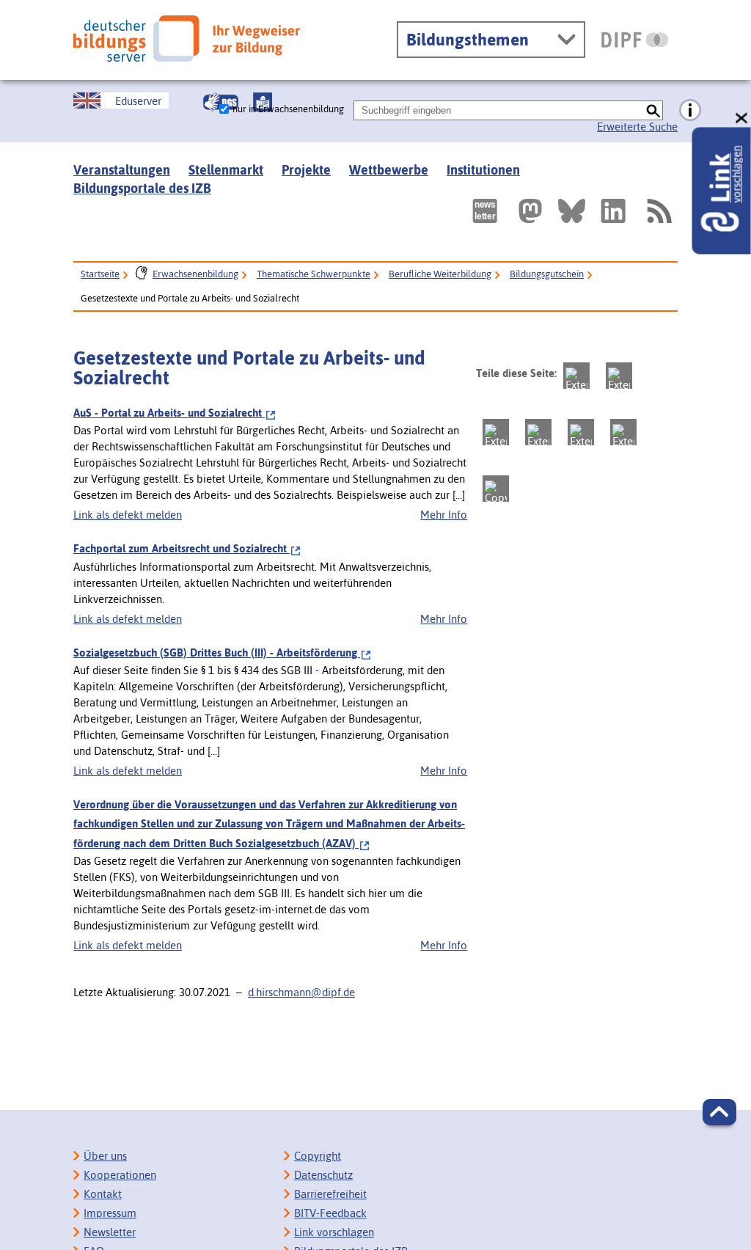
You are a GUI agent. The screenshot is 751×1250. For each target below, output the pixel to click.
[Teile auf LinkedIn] (581, 432)
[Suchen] (653, 110)
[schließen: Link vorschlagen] (742, 118)
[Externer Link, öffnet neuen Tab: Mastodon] (530, 210)
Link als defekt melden (127, 514)
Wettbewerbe (388, 170)
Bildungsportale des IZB (142, 188)
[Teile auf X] (496, 432)
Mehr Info (443, 514)
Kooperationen (120, 1175)
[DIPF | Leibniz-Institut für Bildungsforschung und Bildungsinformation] (635, 39)
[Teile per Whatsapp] (538, 432)
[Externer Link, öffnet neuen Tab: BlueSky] (572, 210)
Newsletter (110, 1232)
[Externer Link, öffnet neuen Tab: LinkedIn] (613, 210)
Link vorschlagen (334, 1232)
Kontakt (103, 1194)
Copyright (317, 1156)
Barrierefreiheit (330, 1194)
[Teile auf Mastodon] (576, 375)
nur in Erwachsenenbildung (288, 108)
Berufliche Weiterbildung (440, 273)
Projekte (306, 170)
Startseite (100, 273)
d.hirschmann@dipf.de (301, 992)
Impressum (110, 1213)
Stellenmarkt (225, 170)
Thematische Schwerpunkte (313, 273)
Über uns (105, 1156)
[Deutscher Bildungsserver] (186, 38)
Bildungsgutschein (547, 273)
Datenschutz (323, 1175)
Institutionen (483, 170)
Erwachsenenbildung (195, 273)
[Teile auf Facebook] (619, 375)
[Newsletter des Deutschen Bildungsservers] (485, 210)
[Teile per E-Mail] (623, 432)
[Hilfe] (690, 111)
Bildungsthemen (467, 39)
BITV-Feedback (330, 1213)
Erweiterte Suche (637, 126)
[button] (719, 1112)
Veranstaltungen (121, 170)
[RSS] (659, 210)
